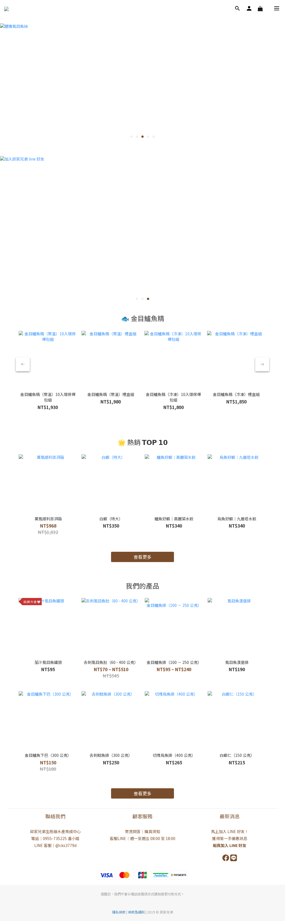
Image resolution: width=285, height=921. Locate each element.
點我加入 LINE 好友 (229, 845)
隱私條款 (119, 912)
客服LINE (118, 838)
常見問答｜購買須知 (142, 831)
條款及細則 (137, 912)
